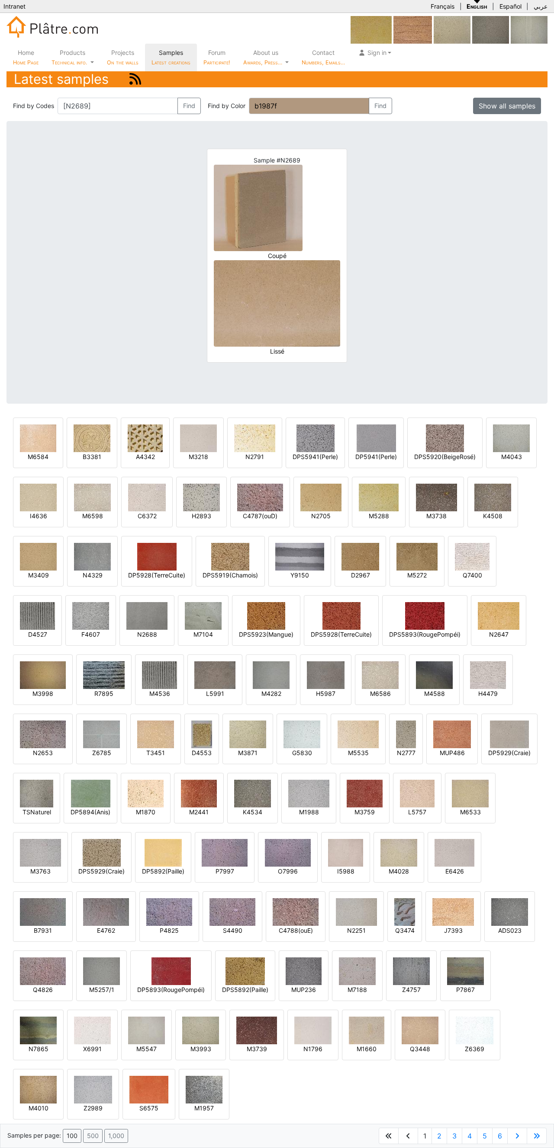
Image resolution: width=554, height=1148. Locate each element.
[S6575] (148, 1089)
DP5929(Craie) (509, 752)
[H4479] (488, 674)
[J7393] (453, 911)
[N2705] (320, 497)
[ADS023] (509, 911)
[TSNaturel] (36, 793)
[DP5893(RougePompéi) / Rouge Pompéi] (171, 970)
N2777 (406, 752)
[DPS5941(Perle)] (315, 437)
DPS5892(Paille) (245, 989)
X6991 (92, 1048)
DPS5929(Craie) (101, 871)
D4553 (202, 752)
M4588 (434, 693)
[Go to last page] (537, 1136)
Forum (216, 57)
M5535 (358, 752)
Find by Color (226, 105)
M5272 (417, 575)
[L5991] (214, 674)
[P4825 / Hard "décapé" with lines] (169, 911)
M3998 (42, 693)
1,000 (116, 1135)
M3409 (38, 575)
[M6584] (38, 437)
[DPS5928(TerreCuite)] (341, 615)
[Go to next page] (517, 1136)
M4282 (271, 693)
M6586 (380, 693)
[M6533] (470, 793)
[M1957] (204, 1089)
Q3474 (405, 930)
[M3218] (198, 437)
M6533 (470, 812)
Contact (323, 57)
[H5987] (326, 674)
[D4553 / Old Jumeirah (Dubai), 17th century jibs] (201, 733)
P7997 (225, 871)
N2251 (356, 930)
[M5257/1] (101, 970)
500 (93, 1135)
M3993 (200, 1048)
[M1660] (366, 1029)
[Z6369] (474, 1029)
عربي (541, 6)
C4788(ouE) (296, 930)
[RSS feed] (135, 79)
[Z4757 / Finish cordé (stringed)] (411, 970)
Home (26, 57)
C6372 (147, 516)
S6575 (148, 1108)
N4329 (93, 575)
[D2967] (360, 556)
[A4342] (145, 437)
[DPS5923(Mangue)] (266, 615)
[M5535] (358, 733)
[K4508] (492, 497)
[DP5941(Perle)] (376, 437)
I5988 (345, 871)
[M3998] (43, 674)
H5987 (325, 693)
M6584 (38, 456)
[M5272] (417, 556)
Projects (122, 57)
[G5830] (301, 733)
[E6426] (454, 852)
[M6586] (380, 674)
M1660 (367, 1048)
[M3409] (38, 556)
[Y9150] (299, 556)
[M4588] (434, 674)
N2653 (43, 752)
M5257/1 (101, 989)
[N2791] (254, 437)
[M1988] (308, 793)
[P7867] (465, 970)
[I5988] (345, 852)
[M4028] (398, 852)
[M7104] (203, 615)
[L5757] (417, 793)
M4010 (38, 1108)
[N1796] (313, 1029)
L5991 (215, 693)
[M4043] (511, 437)
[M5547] (146, 1029)
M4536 (159, 693)
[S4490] (232, 911)
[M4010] (38, 1089)
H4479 (488, 693)
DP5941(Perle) (376, 456)
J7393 (453, 930)
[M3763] (40, 852)
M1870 (145, 812)
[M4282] (271, 674)
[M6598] (92, 497)
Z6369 (474, 1048)
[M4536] (159, 674)
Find (189, 105)
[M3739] (256, 1029)
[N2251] (356, 911)
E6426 (454, 871)
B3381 (92, 456)
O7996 (288, 871)
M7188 (357, 989)
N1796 (312, 1048)
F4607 (90, 634)
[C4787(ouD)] (260, 497)
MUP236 (303, 989)
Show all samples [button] (507, 106)
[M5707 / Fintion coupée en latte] (412, 29)
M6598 (92, 516)
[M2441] (199, 793)
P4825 (169, 930)
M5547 (146, 1048)
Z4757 (411, 989)
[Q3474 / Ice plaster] (404, 911)
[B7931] (43, 911)
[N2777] (406, 733)
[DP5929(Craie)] (509, 733)
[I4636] (38, 497)
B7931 (43, 930)
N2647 (499, 634)
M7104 (203, 634)
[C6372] (147, 497)
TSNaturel (37, 812)
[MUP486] (452, 733)
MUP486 (452, 752)
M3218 (198, 456)
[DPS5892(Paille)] (245, 970)
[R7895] (104, 674)
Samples (170, 57)
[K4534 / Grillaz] (252, 793)
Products (69, 57)
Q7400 (472, 575)
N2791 (254, 456)
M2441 (199, 812)
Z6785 (101, 752)
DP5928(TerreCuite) (156, 575)
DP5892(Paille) (163, 871)
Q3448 (420, 1048)
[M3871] (247, 733)
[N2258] (452, 29)
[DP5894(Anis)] (90, 793)
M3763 (40, 871)
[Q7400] (472, 556)
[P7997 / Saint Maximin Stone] (225, 852)
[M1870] (146, 793)
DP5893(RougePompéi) (171, 989)
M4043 (511, 456)
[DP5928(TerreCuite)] (157, 556)
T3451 (155, 752)
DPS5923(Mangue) (266, 634)
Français (442, 6)
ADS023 (510, 930)
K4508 (492, 516)
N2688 (147, 634)
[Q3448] (420, 1029)
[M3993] (200, 1029)
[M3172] (490, 29)
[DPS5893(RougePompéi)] (424, 615)
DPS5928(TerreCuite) (341, 634)
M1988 (309, 812)
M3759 (364, 812)
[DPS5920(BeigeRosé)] (445, 437)
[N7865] (38, 1029)
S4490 (232, 930)
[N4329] (92, 556)
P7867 (465, 989)
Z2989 (93, 1108)
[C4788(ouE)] (296, 911)
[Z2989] (93, 1089)
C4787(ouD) (260, 516)
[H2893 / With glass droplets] (201, 497)
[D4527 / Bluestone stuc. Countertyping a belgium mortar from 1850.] (37, 615)
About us (263, 57)
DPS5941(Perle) (315, 456)
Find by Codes (33, 105)
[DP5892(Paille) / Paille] (163, 852)
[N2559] (371, 29)
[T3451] (155, 733)
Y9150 (299, 575)
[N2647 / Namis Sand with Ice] (498, 615)
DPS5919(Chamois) (230, 575)
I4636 (38, 516)
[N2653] (43, 733)
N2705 (321, 516)
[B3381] (92, 437)
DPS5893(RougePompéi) (425, 634)
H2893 (201, 516)
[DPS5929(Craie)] (102, 852)
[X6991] (92, 1029)
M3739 (257, 1048)
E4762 (106, 930)
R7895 (103, 693)
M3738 (436, 516)
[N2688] (146, 615)
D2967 (360, 575)
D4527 (37, 634)
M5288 (379, 516)
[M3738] (436, 497)
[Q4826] (43, 970)
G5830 (302, 752)
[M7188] (357, 970)
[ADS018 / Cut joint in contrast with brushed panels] (529, 29)
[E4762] (106, 911)
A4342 (145, 456)
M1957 (204, 1108)
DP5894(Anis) (90, 812)
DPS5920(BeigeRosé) (445, 456)
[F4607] (90, 615)
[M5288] (379, 497)
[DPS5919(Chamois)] (230, 556)
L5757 (417, 812)
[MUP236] (304, 970)
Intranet (14, 6)
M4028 (399, 871)
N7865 (38, 1048)
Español (510, 6)
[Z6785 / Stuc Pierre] (101, 733)
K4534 (252, 812)
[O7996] (288, 852)
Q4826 (43, 989)
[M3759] (365, 793)
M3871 (248, 752)
